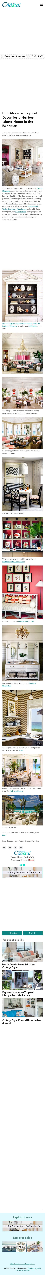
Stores (24, 859)
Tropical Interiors (32, 841)
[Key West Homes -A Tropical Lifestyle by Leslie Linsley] (22, 980)
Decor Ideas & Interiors (15, 56)
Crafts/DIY (29, 857)
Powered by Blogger (22, 1271)
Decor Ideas (16, 857)
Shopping (15, 859)
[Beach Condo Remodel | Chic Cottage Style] (22, 952)
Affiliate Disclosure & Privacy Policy (22, 1264)
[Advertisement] (22, 31)
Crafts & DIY (37, 56)
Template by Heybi (34, 1268)
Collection (32, 326)
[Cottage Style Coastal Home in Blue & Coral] (22, 1007)
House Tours (19, 841)
